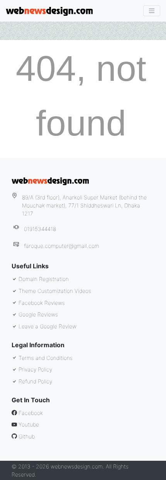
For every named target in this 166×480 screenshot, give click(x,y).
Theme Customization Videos (54, 291)
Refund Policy (34, 381)
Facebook (30, 413)
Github (26, 436)
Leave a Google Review (46, 326)
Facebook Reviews (41, 302)
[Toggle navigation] (151, 10)
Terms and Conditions (45, 358)
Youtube (28, 424)
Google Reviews (37, 314)
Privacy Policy (34, 369)
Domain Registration (43, 279)
